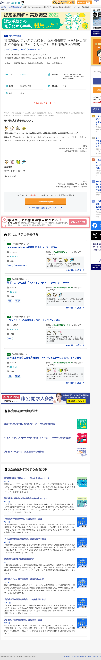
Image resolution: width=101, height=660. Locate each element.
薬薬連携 (17, 376)
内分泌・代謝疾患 (20, 265)
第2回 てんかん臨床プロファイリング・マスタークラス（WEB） (39, 282)
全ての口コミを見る (74, 270)
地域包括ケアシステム (34, 49)
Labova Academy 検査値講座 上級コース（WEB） (32, 247)
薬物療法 (14, 49)
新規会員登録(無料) (46, 201)
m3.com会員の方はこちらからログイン (44, 208)
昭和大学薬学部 (15, 36)
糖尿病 (23, 49)
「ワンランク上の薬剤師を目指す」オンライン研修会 (33, 320)
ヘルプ (95, 656)
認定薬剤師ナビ (16, 7)
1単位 (10, 265)
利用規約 (67, 656)
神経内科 (17, 301)
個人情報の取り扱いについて (81, 656)
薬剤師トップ (5, 7)
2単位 (7, 49)
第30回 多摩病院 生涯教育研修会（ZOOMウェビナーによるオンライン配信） (45, 357)
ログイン (96, 3)
